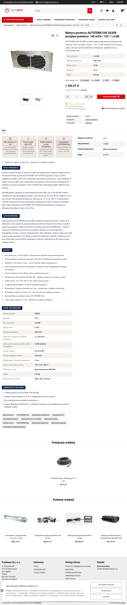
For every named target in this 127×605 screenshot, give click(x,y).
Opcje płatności (40, 569)
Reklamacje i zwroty (73, 576)
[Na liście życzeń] (57, 35)
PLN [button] (93, 2)
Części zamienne (91, 120)
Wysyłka (84, 90)
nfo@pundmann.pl (110, 569)
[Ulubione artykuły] (107, 11)
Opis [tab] (4, 130)
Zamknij (106, 597)
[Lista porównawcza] (101, 11)
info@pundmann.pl (50, 2)
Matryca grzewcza (110, 149)
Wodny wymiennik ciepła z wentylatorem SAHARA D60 (111, 536)
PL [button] (103, 2)
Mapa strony (70, 579)
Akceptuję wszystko (106, 585)
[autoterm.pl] (13, 10)
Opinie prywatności (77, 595)
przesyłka (37, 603)
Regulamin (69, 569)
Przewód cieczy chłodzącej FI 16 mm (63, 479)
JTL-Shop (121, 603)
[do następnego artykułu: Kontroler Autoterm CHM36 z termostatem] (121, 25)
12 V (105, 138)
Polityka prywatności (73, 572)
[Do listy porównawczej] (53, 35)
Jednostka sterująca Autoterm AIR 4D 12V (47, 536)
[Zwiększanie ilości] (91, 97)
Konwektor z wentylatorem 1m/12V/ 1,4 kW (16, 536)
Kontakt (120, 2)
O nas (36, 566)
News (111, 2)
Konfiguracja (106, 591)
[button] (113, 11)
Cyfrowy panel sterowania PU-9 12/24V (79, 536)
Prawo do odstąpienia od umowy (78, 566)
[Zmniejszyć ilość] (67, 97)
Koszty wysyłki (39, 572)
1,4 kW (105, 144)
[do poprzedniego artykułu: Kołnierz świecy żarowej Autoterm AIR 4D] (117, 25)
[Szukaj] (89, 10)
